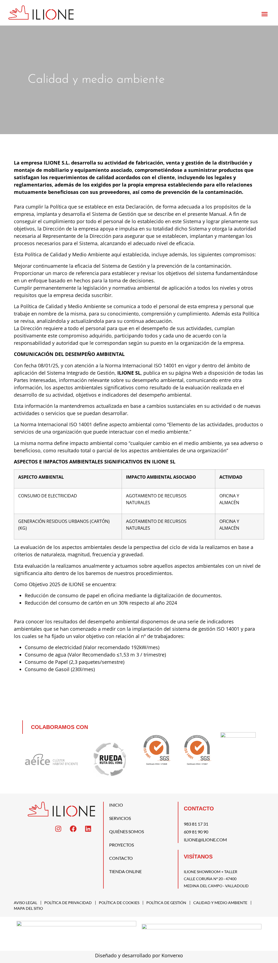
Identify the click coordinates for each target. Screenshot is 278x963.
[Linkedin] (88, 829)
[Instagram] (58, 829)
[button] (265, 14)
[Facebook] (73, 829)
